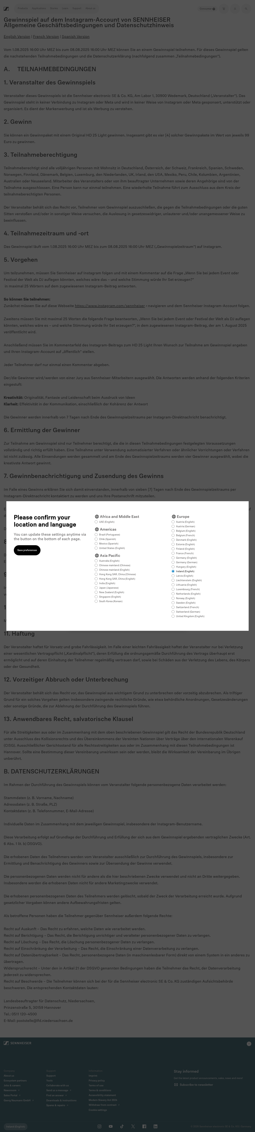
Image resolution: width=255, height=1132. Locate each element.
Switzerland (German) (188, 612)
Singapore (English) (110, 597)
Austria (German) (185, 526)
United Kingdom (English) (190, 616)
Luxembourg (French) (188, 589)
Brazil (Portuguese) (109, 535)
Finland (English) (185, 549)
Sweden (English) (185, 603)
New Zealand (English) (111, 592)
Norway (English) (185, 598)
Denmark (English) (186, 540)
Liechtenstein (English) (189, 580)
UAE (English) (106, 522)
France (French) (185, 553)
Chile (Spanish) (107, 539)
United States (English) (112, 548)
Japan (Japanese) (109, 588)
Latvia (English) (184, 576)
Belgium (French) (185, 535)
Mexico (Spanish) (108, 544)
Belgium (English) (185, 531)
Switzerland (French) (187, 607)
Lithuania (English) (186, 585)
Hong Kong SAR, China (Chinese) (117, 574)
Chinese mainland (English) (114, 570)
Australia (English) (109, 561)
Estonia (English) (185, 544)
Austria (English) (185, 522)
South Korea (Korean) (110, 601)
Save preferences (27, 550)
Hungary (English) (186, 567)
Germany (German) (186, 562)
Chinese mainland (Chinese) (114, 565)
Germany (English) (186, 558)
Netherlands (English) (188, 594)
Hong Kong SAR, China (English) (117, 579)
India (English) (107, 583)
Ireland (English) (185, 571)
